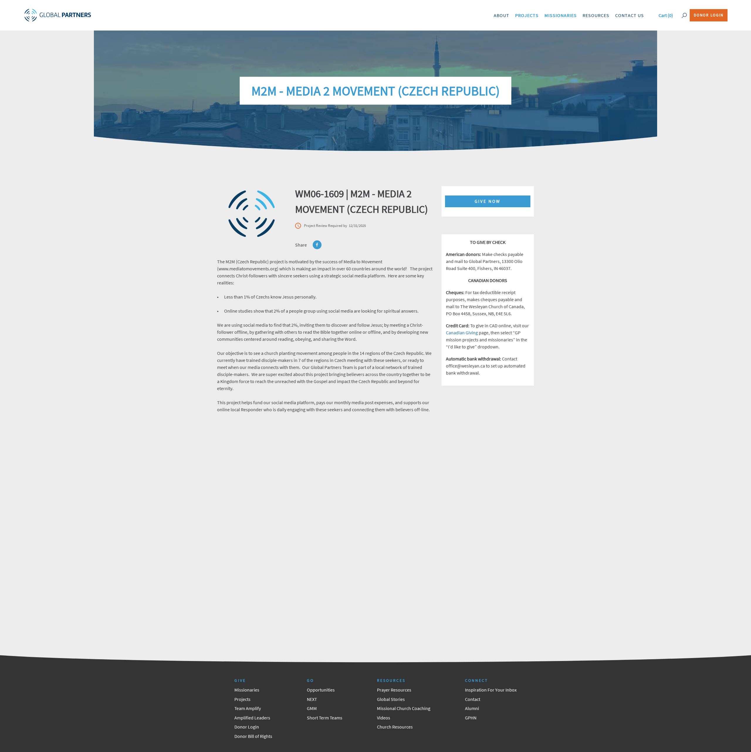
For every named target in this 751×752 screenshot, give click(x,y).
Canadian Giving (462, 332)
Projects (527, 15)
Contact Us (629, 15)
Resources (596, 15)
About (501, 15)
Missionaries (560, 15)
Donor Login (708, 15)
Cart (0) (666, 15)
